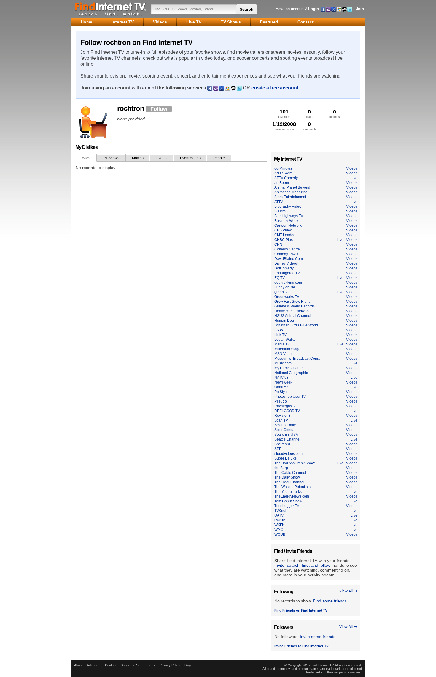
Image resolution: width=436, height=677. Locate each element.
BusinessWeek (286, 221)
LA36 (278, 330)
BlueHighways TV (288, 216)
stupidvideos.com (288, 454)
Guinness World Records (294, 306)
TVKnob (280, 511)
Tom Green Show (288, 501)
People (219, 158)
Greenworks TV (286, 297)
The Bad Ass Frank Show (294, 463)
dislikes (334, 114)
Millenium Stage (287, 349)
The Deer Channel (289, 482)
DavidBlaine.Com (288, 259)
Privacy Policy (170, 665)
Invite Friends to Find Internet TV (301, 646)
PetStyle (281, 392)
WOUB (279, 534)
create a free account (274, 87)
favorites (284, 114)
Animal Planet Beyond (292, 187)
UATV (279, 515)
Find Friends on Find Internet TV (300, 610)
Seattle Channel (287, 439)
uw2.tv (279, 520)
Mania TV (282, 344)
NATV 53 (281, 377)
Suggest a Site (131, 665)
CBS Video (283, 230)
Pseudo (280, 401)
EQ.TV (279, 278)
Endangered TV (287, 273)
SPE (277, 449)
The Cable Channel (290, 473)
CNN (278, 244)
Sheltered (282, 444)
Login (313, 9)
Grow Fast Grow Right (292, 301)
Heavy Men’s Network (292, 311)
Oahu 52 (281, 387)
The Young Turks (288, 492)
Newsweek (283, 382)
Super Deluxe (285, 458)
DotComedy (284, 268)
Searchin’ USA (286, 435)
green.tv (280, 292)
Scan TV (281, 420)
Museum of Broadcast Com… (298, 358)
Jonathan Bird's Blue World (296, 325)
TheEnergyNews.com (291, 496)
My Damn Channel (289, 368)
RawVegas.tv (284, 406)
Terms (150, 665)
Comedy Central (287, 249)
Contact (110, 665)
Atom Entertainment (290, 197)
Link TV (280, 335)
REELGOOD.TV (287, 411)
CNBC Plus (283, 240)
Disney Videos (286, 263)
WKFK (279, 525)
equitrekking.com (288, 282)
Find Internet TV (110, 9)
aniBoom (281, 183)
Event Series (190, 158)
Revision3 (282, 416)
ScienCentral (284, 430)
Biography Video (287, 206)
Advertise (94, 665)
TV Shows (111, 158)
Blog (187, 665)
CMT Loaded (284, 235)
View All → (348, 591)
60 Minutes (283, 168)
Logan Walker (285, 339)
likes (309, 114)
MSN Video (283, 354)
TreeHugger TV (286, 506)
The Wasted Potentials (292, 487)
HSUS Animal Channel (292, 316)
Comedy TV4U (286, 254)
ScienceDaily (285, 425)
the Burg (281, 468)
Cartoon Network (288, 225)
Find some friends (330, 601)
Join (360, 9)
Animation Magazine (291, 192)
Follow (158, 109)
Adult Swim (283, 173)
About (78, 665)
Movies (138, 158)
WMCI (279, 530)
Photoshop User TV (290, 396)
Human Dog (284, 320)
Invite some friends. (318, 636)
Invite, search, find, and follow (302, 565)
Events (161, 158)
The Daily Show (287, 477)
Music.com (283, 363)
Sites (86, 158)
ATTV (278, 202)
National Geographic (291, 373)
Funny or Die (284, 287)
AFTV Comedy (286, 178)
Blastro (280, 211)
